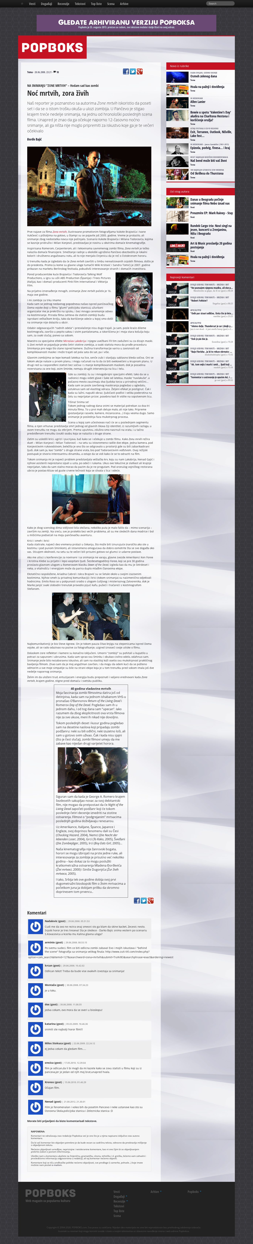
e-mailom (57, 1164)
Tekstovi (80, 3)
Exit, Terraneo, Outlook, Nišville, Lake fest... (211, 134)
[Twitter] (133, 71)
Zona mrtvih (60, 231)
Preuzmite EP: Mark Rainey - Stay (211, 213)
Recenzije (63, 3)
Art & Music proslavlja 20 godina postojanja (211, 245)
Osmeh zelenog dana (203, 76)
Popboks (193, 1191)
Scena (110, 3)
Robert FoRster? (199, 300)
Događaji (46, 3)
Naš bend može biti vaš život (208, 160)
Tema (30, 72)
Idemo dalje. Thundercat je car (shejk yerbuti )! (215, 326)
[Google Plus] (140, 71)
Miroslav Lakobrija (74, 341)
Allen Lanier (197, 101)
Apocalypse (195, 310)
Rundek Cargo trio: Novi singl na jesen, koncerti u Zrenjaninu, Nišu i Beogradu (211, 229)
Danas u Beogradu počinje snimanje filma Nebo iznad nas (210, 201)
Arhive (124, 3)
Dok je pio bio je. (200, 339)
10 (57, 72)
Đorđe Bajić (34, 139)
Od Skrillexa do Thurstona (206, 173)
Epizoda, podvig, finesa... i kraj (210, 148)
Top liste (96, 3)
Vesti (32, 3)
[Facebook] (126, 71)
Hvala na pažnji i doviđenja (207, 86)
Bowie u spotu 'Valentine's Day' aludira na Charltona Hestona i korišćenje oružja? (210, 116)
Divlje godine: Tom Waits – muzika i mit (209, 284)
